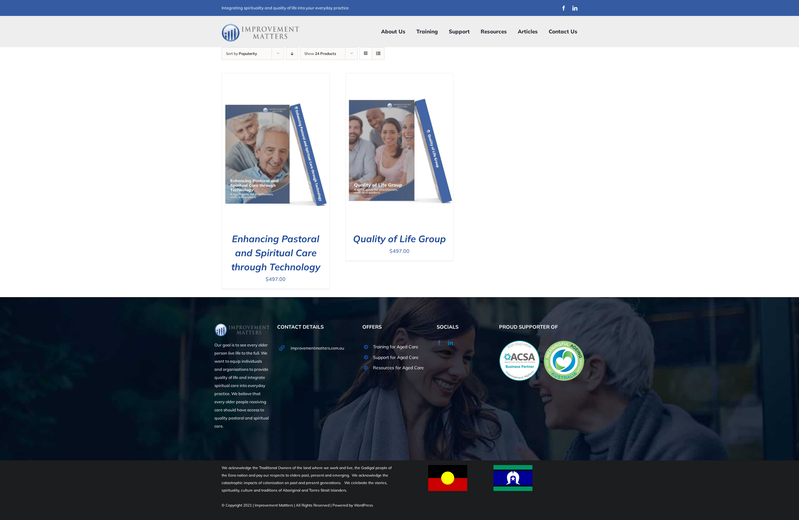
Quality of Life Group (399, 239)
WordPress (363, 505)
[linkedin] (574, 8)
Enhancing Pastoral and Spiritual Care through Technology (275, 253)
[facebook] (563, 8)
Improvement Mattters (274, 505)
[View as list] (378, 53)
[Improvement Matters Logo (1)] (261, 25)
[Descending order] (292, 53)
